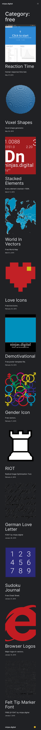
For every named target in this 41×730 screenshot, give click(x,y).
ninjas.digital (7, 4)
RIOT (10, 468)
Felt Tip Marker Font (20, 704)
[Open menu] (38, 4)
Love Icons (16, 300)
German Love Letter (18, 527)
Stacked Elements (14, 181)
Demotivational (20, 356)
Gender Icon (17, 412)
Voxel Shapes (18, 122)
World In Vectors (13, 241)
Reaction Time (19, 66)
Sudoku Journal (12, 587)
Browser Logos (20, 646)
